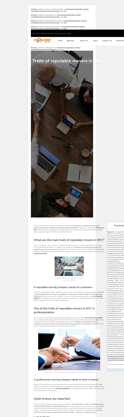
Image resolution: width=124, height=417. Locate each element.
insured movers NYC (40, 254)
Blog (96, 41)
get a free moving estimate (94, 318)
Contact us (107, 41)
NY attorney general (63, 388)
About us (84, 41)
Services (70, 41)
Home (60, 41)
